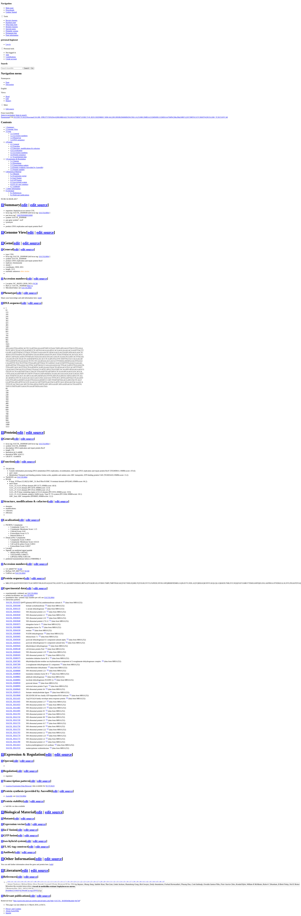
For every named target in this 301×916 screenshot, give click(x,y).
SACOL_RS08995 (13, 686)
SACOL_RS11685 (13, 708)
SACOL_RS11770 (13, 735)
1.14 (54, 881)
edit (24, 205)
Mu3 (176, 117)
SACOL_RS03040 (13, 621)
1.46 (159, 881)
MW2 (172, 117)
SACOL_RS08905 (13, 680)
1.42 (146, 881)
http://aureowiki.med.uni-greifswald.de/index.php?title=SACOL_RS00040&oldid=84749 (46, 901)
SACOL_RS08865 (13, 677)
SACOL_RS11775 (13, 739)
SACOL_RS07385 (13, 661)
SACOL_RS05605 (13, 636)
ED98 (99, 117)
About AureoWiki (12, 911)
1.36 (127, 881)
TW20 (205, 117)
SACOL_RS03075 (13, 624)
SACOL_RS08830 (13, 674)
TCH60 (200, 117)
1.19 (71, 881)
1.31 (110, 881)
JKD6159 (129, 117)
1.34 (120, 881)
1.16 (61, 881)
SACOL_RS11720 (13, 720)
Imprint (8, 913)
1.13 (51, 881)
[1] (64, 602)
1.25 (90, 881)
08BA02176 (64, 117)
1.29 (104, 881)
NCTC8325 (22, 117)
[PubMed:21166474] (13, 891)
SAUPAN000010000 (25, 215)
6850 (78, 117)
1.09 (38, 881)
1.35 (123, 881)
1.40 (140, 881)
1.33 (117, 881)
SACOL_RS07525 (13, 667)
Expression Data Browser (19, 786)
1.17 (64, 881)
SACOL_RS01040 (13, 606)
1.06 (28, 881)
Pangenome (5, 117)
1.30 (107, 881)
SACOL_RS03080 (13, 627)
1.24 (87, 881)
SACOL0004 (44, 213)
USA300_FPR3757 (41, 117)
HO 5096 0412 (107, 117)
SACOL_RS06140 (13, 649)
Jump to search (21, 115)
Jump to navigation (8, 115)
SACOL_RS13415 (13, 745)
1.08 (34, 881)
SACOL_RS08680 (13, 671)
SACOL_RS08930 (13, 683)
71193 (82, 117)
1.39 (136, 881)
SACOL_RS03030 (13, 615)
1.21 (77, 881)
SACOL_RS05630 (13, 640)
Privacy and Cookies (13, 909)
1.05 (25, 881)
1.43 (150, 881)
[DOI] (35, 891)
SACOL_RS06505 (13, 655)
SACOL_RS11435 (13, 698)
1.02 (15, 881)
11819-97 (72, 117)
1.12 (48, 881)
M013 (142, 117)
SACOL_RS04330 (13, 630)
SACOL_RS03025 (13, 612)
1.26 (94, 881)
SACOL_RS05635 (13, 643)
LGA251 (136, 117)
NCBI (35, 284)
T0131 (194, 117)
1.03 (18, 881)
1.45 (156, 881)
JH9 (117, 117)
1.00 (8, 881)
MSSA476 (166, 117)
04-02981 (56, 117)
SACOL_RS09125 (13, 692)
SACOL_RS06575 (13, 658)
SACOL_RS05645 (13, 646)
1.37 (130, 881)
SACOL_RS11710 (13, 717)
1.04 (21, 881)
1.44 (153, 881)
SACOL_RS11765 (13, 732)
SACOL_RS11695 (13, 711)
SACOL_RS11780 (13, 742)
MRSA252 (149, 117)
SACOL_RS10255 (13, 602)
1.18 (67, 881)
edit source (39, 205)
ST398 (189, 117)
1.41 (143, 881)
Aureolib (9, 796)
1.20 (74, 881)
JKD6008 (122, 117)
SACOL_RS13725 (13, 748)
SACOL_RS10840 (13, 695)
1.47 (163, 881)
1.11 (44, 881)
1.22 (80, 881)
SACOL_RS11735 (13, 723)
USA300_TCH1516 (215, 117)
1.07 (31, 881)
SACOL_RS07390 (13, 664)
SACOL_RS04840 (13, 633)
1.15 (57, 881)
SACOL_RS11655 (13, 705)
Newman (30, 117)
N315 (16, 117)
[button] (2, 16)
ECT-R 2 (88, 117)
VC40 (225, 117)
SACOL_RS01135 (13, 609)
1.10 (41, 881)
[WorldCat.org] (27, 891)
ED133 (94, 117)
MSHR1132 (157, 117)
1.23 (84, 881)
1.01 (11, 881)
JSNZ (50, 117)
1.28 (100, 881)
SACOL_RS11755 (13, 729)
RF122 (184, 117)
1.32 (113, 881)
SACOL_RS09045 (13, 689)
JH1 (114, 117)
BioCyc (30, 286)
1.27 (97, 881)
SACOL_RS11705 (13, 714)
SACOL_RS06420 (13, 652)
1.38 (133, 881)
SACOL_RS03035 (13, 618)
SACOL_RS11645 (13, 701)
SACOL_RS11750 (13, 726)
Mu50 (180, 117)
